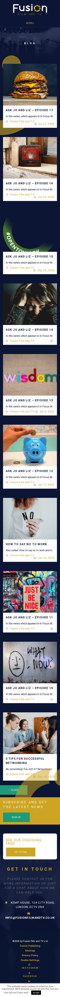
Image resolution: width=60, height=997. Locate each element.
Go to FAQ (20, 852)
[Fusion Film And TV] (30, 9)
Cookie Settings (30, 960)
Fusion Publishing (30, 945)
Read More (50, 992)
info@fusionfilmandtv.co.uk (30, 917)
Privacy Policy (30, 955)
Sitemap (30, 950)
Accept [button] (36, 992)
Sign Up (16, 817)
